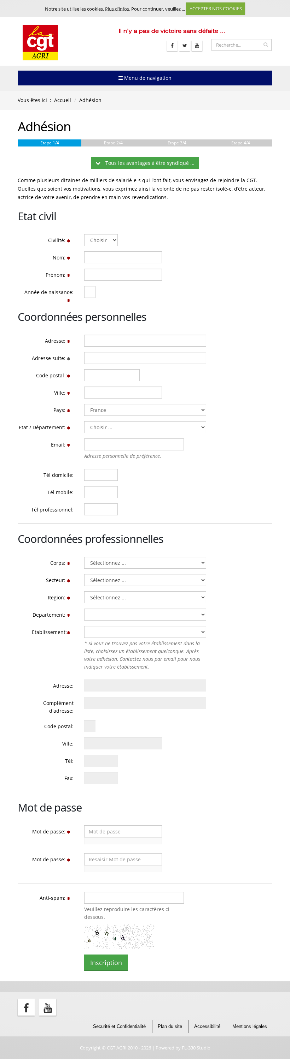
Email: (59, 444)
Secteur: (56, 580)
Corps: (58, 563)
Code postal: (59, 726)
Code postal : (51, 375)
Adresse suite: (49, 358)
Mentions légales (249, 1026)
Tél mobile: (60, 492)
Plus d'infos (117, 8)
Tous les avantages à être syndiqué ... (149, 163)
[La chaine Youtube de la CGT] (197, 45)
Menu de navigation (147, 77)
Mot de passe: (49, 831)
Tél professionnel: (52, 509)
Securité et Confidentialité (119, 1026)
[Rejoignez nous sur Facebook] (172, 45)
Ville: (60, 392)
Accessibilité (207, 1026)
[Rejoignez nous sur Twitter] (184, 45)
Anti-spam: (53, 898)
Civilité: (57, 240)
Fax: (69, 778)
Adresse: (56, 340)
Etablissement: (49, 632)
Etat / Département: (43, 427)
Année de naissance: (49, 292)
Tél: (69, 761)
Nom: (60, 257)
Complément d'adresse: (58, 707)
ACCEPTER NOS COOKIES (216, 8)
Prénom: (56, 274)
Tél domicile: (59, 475)
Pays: (60, 410)
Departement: (50, 614)
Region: (57, 597)
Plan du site (170, 1026)
